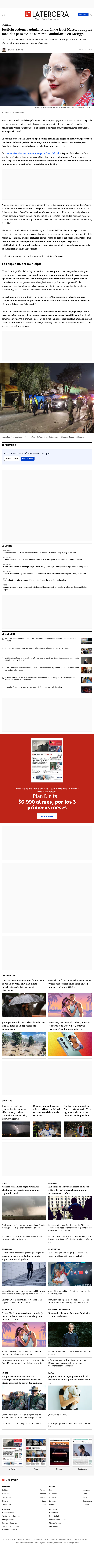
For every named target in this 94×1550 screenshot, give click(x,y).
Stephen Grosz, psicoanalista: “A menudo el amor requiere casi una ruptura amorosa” (23, 1301)
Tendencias (7, 1249)
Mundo (5, 1373)
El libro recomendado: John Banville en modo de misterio (69, 1352)
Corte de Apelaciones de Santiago (45, 437)
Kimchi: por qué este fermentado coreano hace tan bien (70, 1425)
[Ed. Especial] (82, 1465)
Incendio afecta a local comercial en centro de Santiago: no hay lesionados (34, 580)
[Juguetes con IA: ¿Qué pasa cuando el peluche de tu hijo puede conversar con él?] (70, 1398)
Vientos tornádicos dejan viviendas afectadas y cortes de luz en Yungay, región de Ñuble (40, 553)
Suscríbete (28, 458)
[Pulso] (36, 1465)
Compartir (7, 112)
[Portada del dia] (47, 781)
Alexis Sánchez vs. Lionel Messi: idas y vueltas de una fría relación (69, 1292)
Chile (4, 1183)
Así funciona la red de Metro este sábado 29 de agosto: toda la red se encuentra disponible (78, 1111)
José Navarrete (16, 49)
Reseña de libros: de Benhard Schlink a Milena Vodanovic (69, 1315)
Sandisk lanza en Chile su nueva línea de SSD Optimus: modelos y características (21, 1352)
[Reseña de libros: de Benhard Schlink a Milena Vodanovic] (70, 1334)
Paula (51, 1373)
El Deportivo (54, 1249)
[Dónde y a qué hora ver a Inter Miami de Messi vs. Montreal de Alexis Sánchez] (47, 1129)
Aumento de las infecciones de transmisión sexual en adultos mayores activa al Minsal (37, 648)
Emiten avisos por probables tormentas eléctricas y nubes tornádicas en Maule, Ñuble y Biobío (14, 1112)
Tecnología (7, 1309)
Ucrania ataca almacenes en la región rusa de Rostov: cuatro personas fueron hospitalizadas (21, 1416)
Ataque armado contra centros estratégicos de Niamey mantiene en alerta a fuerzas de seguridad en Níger (45, 588)
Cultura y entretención (59, 1309)
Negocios (52, 1183)
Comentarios (19, 112)
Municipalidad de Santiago (21, 437)
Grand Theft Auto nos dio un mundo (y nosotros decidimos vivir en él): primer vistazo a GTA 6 (69, 983)
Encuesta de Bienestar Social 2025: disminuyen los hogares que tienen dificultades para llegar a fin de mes (70, 1239)
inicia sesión (12, 458)
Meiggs (71, 437)
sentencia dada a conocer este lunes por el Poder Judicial (33, 153)
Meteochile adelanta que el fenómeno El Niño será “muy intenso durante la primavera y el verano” (45, 573)
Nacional (6, 25)
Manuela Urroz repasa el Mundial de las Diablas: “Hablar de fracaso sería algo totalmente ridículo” (69, 1301)
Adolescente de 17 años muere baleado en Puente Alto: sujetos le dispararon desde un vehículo (42, 560)
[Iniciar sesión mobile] (90, 14)
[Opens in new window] (59, 1465)
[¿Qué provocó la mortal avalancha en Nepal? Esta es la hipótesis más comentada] (24, 1044)
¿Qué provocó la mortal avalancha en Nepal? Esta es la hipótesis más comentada (23, 1025)
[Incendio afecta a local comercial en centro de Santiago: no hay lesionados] (86, 689)
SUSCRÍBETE (47, 816)
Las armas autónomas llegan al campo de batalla (23, 1423)
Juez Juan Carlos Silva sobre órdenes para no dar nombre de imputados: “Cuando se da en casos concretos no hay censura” (42, 669)
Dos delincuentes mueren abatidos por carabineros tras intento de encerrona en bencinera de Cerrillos (40, 639)
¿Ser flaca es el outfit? (57, 1414)
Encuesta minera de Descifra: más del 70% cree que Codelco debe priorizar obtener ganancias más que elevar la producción (70, 1228)
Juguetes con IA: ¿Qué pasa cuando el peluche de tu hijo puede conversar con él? (69, 1379)
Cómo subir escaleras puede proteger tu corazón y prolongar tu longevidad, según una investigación (45, 567)
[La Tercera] (12, 1465)
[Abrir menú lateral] (4, 15)
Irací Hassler (63, 437)
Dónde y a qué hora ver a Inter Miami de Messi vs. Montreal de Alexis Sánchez (46, 1111)
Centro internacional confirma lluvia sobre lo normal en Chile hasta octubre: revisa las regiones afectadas (23, 985)
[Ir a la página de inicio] (47, 14)
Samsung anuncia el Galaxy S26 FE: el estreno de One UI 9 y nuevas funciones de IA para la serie (69, 1025)
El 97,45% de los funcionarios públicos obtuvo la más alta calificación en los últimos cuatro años (68, 1190)
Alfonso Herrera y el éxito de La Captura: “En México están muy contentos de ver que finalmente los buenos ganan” (67, 1363)
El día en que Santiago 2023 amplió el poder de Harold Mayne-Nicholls (68, 1254)
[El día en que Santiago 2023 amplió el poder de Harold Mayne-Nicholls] (70, 1274)
